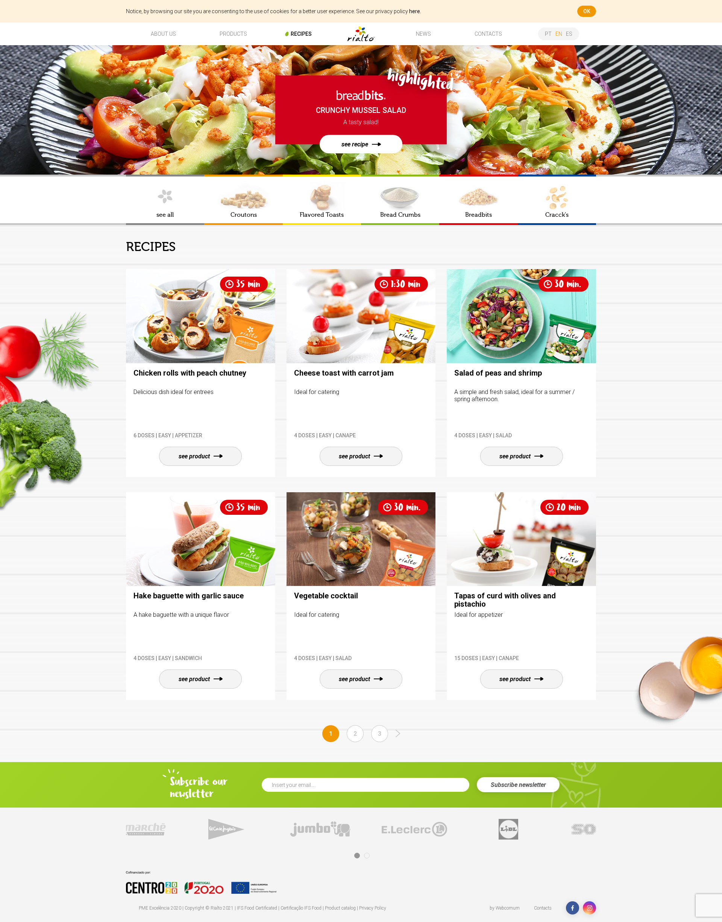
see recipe (354, 144)
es (569, 34)
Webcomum (508, 908)
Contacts (543, 908)
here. (415, 11)
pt (548, 34)
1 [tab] (357, 855)
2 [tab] (367, 855)
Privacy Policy (372, 908)
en (558, 34)
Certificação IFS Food (301, 908)
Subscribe (518, 784)
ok (586, 11)
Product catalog (340, 908)
